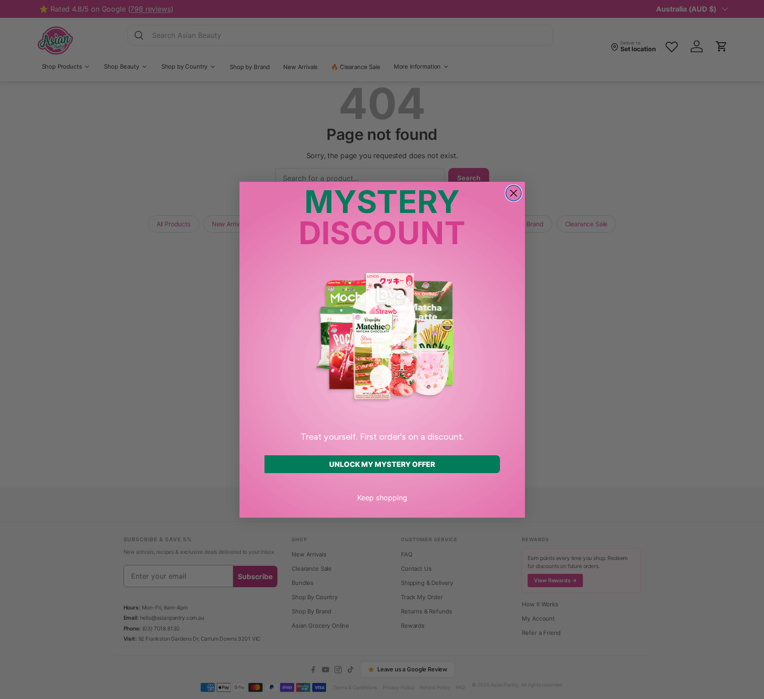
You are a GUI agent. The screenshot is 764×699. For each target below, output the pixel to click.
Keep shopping (382, 497)
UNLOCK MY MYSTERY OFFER (382, 464)
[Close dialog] (513, 193)
